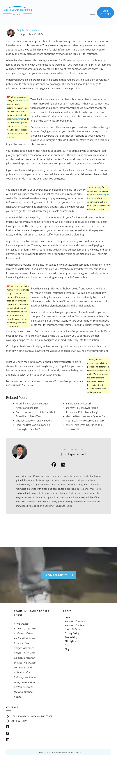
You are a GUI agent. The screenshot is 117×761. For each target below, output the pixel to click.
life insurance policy (28, 217)
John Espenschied (30, 30)
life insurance (33, 79)
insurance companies (54, 163)
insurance (74, 103)
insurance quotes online (60, 316)
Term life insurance (41, 99)
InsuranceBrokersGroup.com (59, 381)
